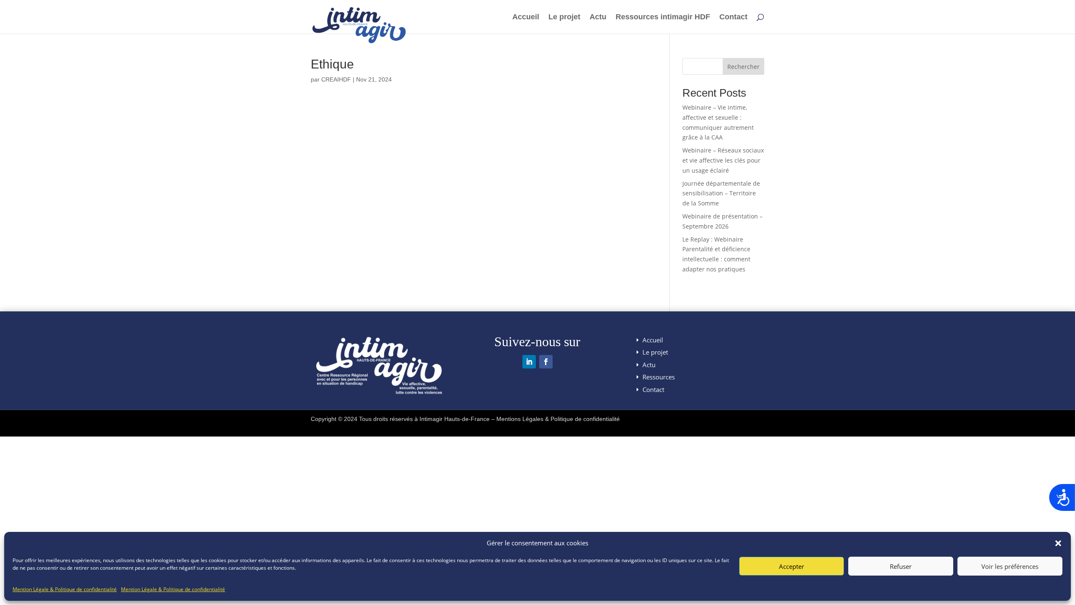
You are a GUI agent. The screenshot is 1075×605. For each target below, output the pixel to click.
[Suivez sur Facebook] (546, 361)
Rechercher (743, 67)
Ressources (658, 377)
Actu (598, 17)
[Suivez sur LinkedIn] (529, 361)
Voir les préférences (1009, 566)
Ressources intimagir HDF (663, 17)
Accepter (791, 566)
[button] (1058, 543)
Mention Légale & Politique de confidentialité (65, 589)
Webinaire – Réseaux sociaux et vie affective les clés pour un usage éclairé (723, 160)
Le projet (564, 17)
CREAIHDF (336, 79)
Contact (733, 17)
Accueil (525, 17)
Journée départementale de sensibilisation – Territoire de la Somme (721, 193)
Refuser (901, 566)
